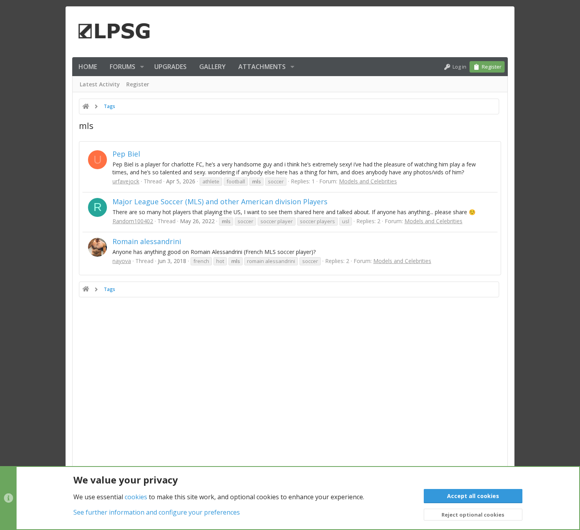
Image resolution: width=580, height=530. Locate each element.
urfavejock (125, 181)
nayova (121, 261)
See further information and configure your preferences (156, 512)
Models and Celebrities (368, 181)
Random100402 (132, 221)
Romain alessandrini (146, 241)
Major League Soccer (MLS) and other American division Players (219, 201)
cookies (136, 497)
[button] (142, 67)
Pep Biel (126, 154)
